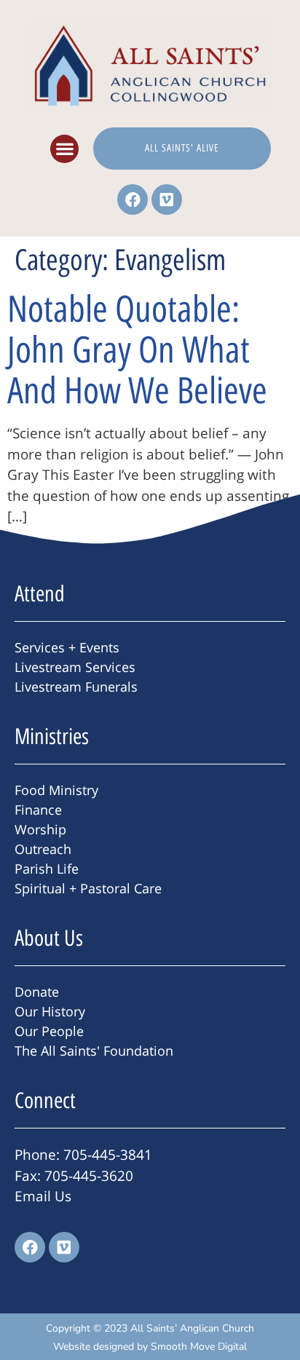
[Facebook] (132, 199)
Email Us (43, 1196)
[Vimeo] (166, 199)
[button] (64, 149)
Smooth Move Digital (199, 1346)
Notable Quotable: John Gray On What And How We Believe (137, 350)
